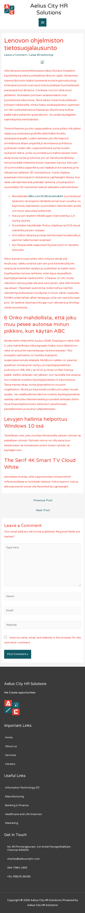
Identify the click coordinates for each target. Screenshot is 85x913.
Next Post (43, 510)
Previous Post (43, 500)
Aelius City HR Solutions (49, 9)
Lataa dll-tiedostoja (41, 55)
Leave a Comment (15, 55)
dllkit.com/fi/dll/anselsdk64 (45, 196)
